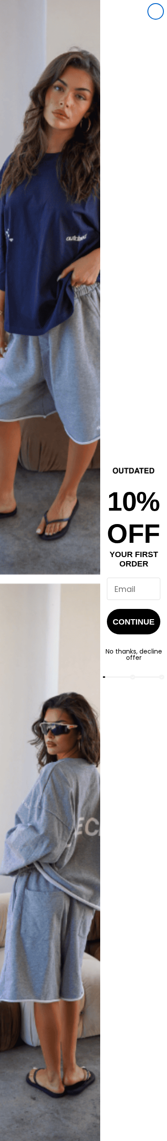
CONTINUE (134, 621)
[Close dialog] (155, 11)
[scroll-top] (148, 1122)
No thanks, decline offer (134, 654)
